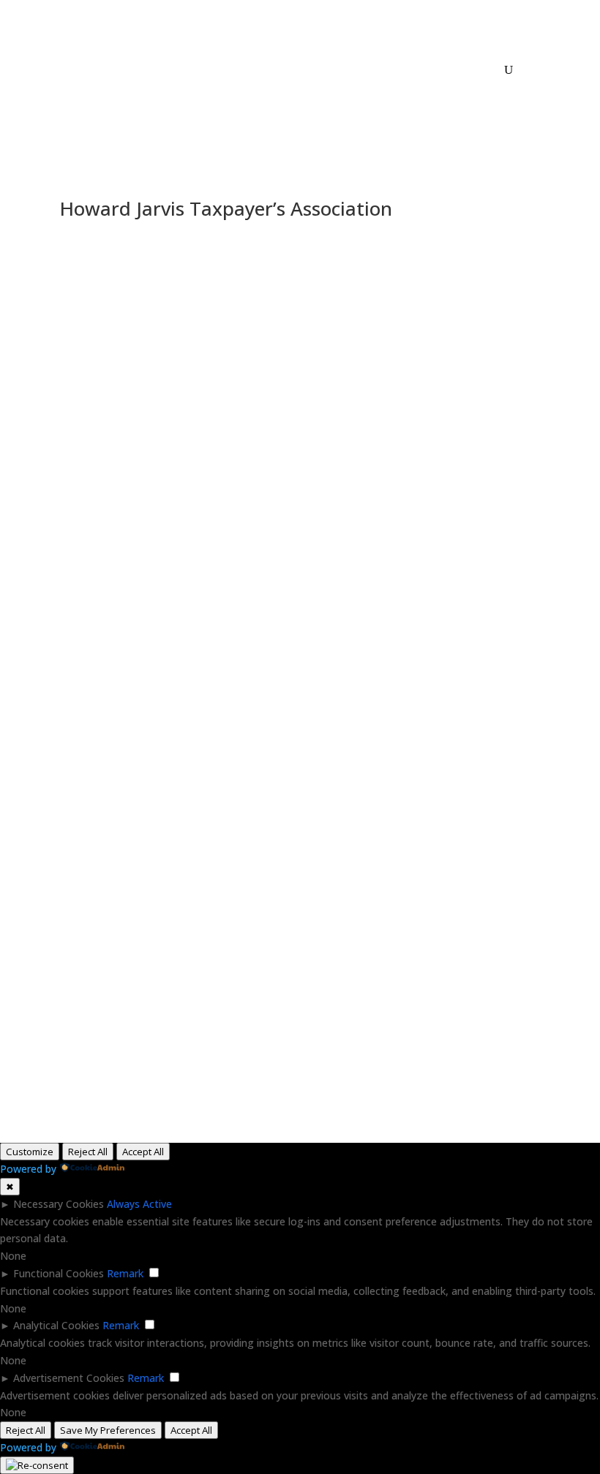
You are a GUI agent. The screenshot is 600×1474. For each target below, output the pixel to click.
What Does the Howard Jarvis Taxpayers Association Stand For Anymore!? (238, 522)
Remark (125, 1273)
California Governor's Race (200, 487)
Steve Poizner (446, 255)
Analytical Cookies (56, 1325)
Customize (29, 1151)
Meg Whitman (379, 255)
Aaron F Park (145, 432)
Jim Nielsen (318, 255)
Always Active (139, 1204)
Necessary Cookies (58, 1204)
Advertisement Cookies (68, 1378)
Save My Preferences (108, 1430)
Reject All (88, 1151)
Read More (86, 369)
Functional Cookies (58, 1273)
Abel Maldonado (99, 487)
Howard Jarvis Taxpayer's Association (202, 255)
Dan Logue (86, 255)
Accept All (143, 1151)
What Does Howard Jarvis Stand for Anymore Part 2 (184, 273)
